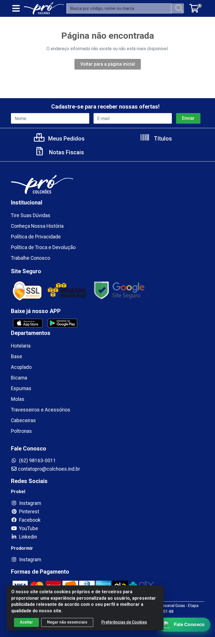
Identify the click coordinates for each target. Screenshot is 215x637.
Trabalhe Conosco (30, 258)
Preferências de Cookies (124, 622)
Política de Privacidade (36, 237)
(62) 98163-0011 (37, 460)
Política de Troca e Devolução (43, 247)
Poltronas (21, 431)
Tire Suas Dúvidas (30, 215)
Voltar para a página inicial (107, 64)
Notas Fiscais (66, 152)
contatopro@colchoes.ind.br (49, 469)
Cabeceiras (23, 420)
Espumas (21, 388)
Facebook (29, 520)
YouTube (28, 528)
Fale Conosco (189, 624)
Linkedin (27, 537)
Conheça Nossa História (37, 226)
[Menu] (16, 8)
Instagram (29, 503)
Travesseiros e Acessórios (40, 410)
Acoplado (21, 367)
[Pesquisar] (179, 8)
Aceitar (26, 622)
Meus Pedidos (66, 138)
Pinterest (28, 511)
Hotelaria (21, 346)
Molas (17, 399)
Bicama (19, 378)
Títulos (162, 138)
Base (16, 356)
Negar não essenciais (67, 622)
